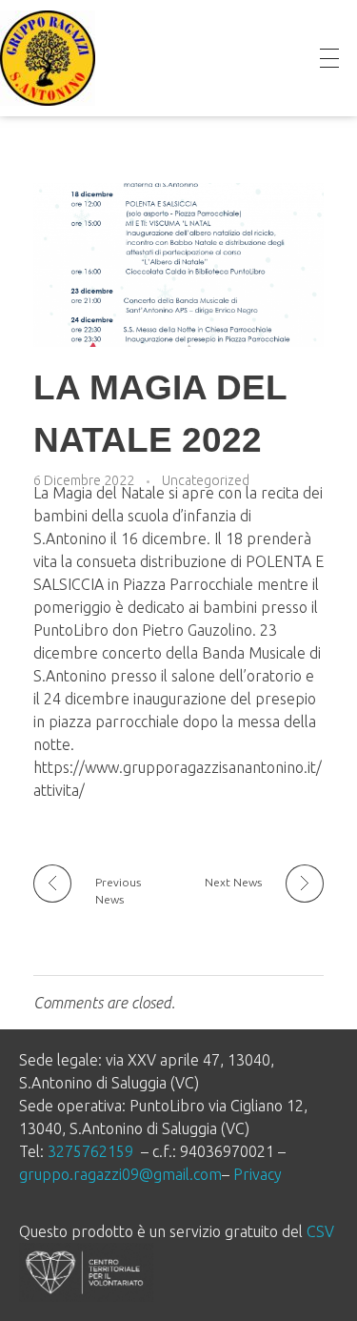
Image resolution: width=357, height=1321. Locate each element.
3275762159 (90, 1151)
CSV (320, 1231)
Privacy (257, 1174)
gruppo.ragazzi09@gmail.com (120, 1174)
